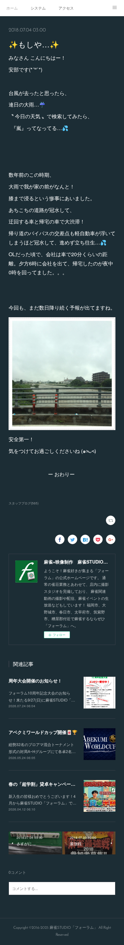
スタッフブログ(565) (23, 503)
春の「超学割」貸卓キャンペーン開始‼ (48, 784)
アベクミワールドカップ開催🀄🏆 (43, 732)
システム (38, 7)
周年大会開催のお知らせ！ (35, 680)
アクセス (66, 7)
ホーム (12, 7)
